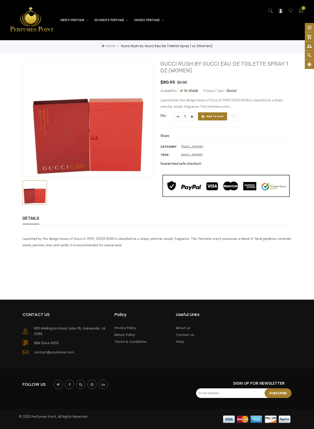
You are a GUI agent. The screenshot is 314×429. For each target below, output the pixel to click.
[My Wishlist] (291, 11)
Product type (213, 91)
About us (183, 328)
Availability (168, 91)
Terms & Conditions (130, 341)
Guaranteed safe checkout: (181, 164)
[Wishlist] (233, 116)
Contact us (185, 334)
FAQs (180, 341)
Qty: (163, 116)
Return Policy (124, 334)
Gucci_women (192, 146)
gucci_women (192, 154)
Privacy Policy (125, 328)
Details (31, 218)
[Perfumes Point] (257, 419)
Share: (165, 136)
